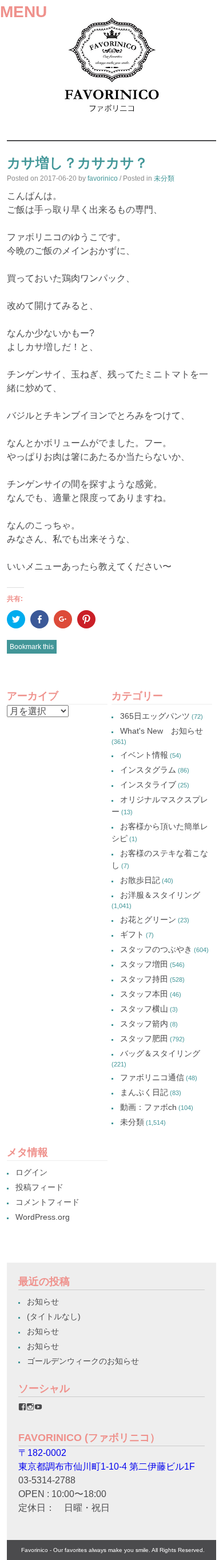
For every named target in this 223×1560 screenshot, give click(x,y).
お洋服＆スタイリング (160, 895)
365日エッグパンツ (155, 716)
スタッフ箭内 (144, 1023)
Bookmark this (32, 647)
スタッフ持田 (144, 979)
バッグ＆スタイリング (160, 1053)
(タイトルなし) (54, 1316)
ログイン (31, 1172)
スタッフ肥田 (144, 1038)
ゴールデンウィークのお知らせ (83, 1361)
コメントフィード (47, 1202)
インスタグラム (148, 769)
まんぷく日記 (144, 1092)
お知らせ (43, 1301)
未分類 (164, 178)
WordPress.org (42, 1216)
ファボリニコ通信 (152, 1077)
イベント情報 (144, 754)
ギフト (132, 934)
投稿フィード (39, 1187)
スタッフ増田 (144, 964)
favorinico (102, 178)
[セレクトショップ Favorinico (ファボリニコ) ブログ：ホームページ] (112, 116)
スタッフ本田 (144, 993)
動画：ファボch (148, 1107)
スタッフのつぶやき (156, 949)
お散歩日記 (140, 880)
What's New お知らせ (161, 730)
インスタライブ (148, 784)
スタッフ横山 (144, 1008)
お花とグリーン (148, 919)
